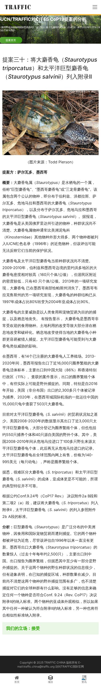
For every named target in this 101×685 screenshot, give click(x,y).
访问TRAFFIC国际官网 (69, 666)
